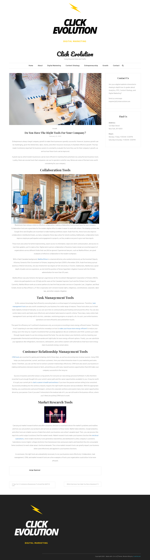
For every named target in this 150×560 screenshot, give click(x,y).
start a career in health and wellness (45, 383)
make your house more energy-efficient (73, 329)
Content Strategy (73, 66)
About (40, 66)
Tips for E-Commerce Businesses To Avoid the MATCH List (31, 485)
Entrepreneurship (91, 66)
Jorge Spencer (34, 470)
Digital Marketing (54, 66)
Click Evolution (75, 54)
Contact (116, 66)
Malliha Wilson (43, 259)
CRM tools (15, 357)
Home (31, 66)
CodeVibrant (137, 556)
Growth (105, 66)
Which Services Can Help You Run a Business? (82, 484)
